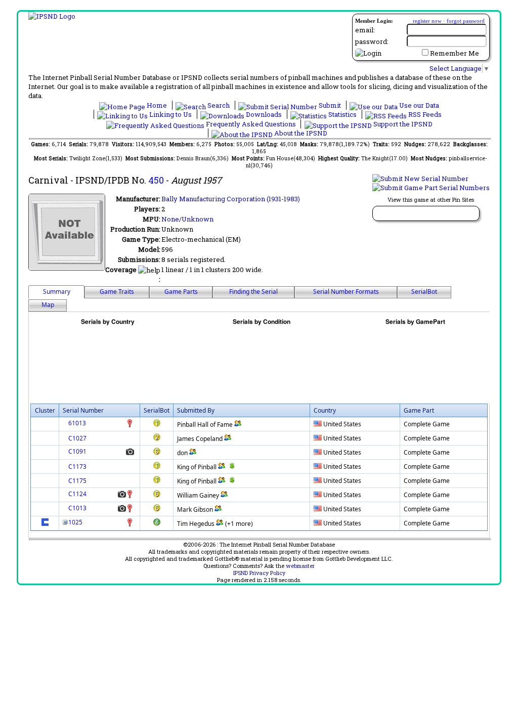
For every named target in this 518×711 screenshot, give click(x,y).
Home (156, 105)
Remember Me (454, 53)
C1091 (77, 451)
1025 (75, 522)
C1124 (77, 494)
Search (218, 105)
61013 (77, 423)
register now (427, 21)
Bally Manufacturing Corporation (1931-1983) (230, 198)
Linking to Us (170, 114)
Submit (329, 105)
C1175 (77, 480)
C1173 (77, 466)
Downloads (263, 114)
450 (156, 180)
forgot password (466, 21)
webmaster (300, 565)
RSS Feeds (424, 114)
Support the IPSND (402, 123)
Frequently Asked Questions (250, 123)
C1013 (77, 508)
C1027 (77, 438)
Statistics (342, 114)
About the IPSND (300, 133)
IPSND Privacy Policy (259, 572)
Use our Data (418, 105)
